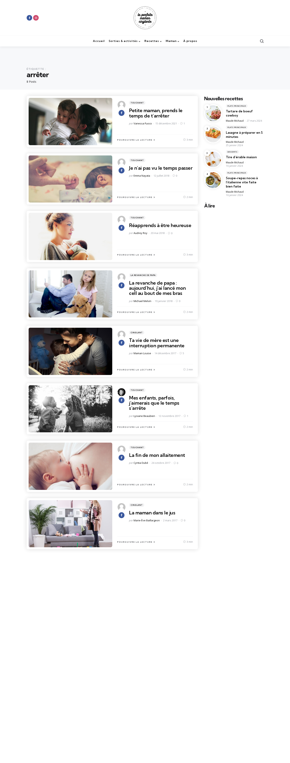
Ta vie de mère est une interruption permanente (156, 342)
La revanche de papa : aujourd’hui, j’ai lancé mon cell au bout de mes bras (157, 288)
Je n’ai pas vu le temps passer (160, 168)
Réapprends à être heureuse (160, 225)
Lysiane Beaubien (144, 416)
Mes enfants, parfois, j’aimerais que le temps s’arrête (154, 403)
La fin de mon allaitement (157, 455)
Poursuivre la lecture (134, 140)
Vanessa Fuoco (143, 123)
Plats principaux (236, 106)
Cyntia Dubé (141, 463)
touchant (137, 103)
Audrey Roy (140, 233)
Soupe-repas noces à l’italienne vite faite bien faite (242, 182)
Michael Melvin (142, 301)
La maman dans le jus (152, 513)
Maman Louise (142, 353)
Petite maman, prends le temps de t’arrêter (155, 112)
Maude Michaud (235, 120)
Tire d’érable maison (241, 157)
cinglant (137, 332)
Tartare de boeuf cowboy (239, 113)
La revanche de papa (143, 275)
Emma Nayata (142, 175)
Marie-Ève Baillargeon (147, 520)
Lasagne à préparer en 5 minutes (244, 135)
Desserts (232, 152)
